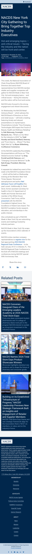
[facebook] (8, 552)
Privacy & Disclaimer (16, 548)
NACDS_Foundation (18, 58)
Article (20, 56)
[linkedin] (17, 552)
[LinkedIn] (17, 267)
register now (20, 240)
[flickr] (20, 552)
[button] (27, 2)
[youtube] (14, 552)
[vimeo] (23, 552)
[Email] (25, 267)
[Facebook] (3, 267)
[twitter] (11, 552)
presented (5, 201)
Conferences (8, 58)
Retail (26, 58)
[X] (10, 267)
